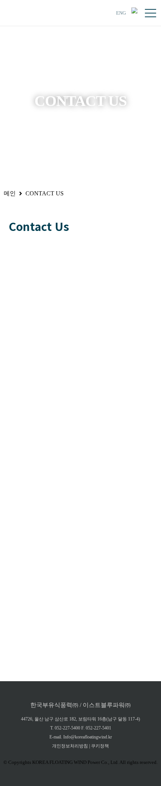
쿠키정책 (100, 746)
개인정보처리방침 (70, 746)
